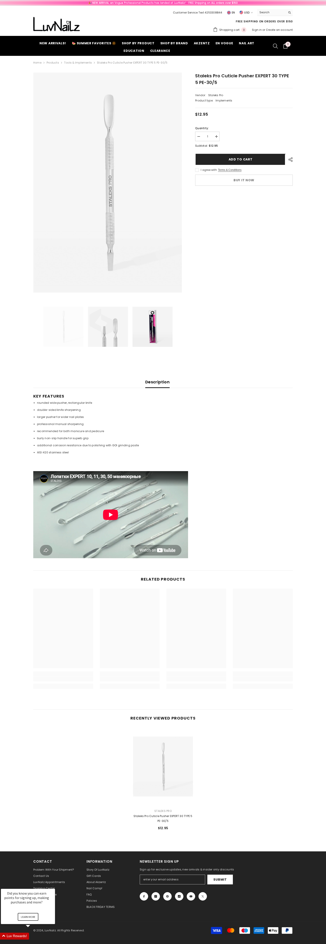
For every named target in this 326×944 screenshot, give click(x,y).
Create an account (279, 30)
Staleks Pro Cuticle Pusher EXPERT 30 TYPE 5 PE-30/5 (163, 818)
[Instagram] (155, 896)
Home (37, 62)
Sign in (257, 30)
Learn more (28, 917)
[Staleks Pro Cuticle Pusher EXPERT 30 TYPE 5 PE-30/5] (163, 766)
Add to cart (240, 159)
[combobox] (271, 12)
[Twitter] (202, 896)
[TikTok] (179, 896)
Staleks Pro (215, 95)
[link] (63, 679)
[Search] (275, 12)
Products (53, 62)
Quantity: (202, 128)
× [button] (53, 886)
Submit (220, 879)
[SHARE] (289, 159)
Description (157, 382)
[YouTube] (191, 896)
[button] (33, 936)
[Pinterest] (167, 896)
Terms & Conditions (230, 170)
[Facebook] (144, 896)
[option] (107, 182)
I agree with (209, 170)
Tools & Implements (78, 62)
